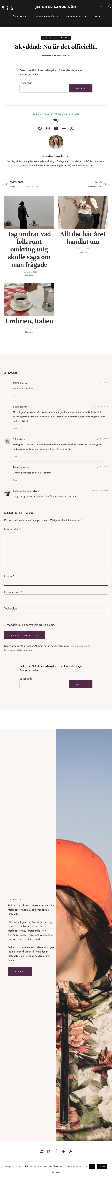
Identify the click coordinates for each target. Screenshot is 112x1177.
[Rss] (7, 9)
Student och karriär (56, 38)
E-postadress (13, 592)
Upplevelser (75, 16)
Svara (15, 396)
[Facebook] (40, 128)
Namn (9, 576)
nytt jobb (74, 114)
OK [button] (92, 1166)
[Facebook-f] (12, 7)
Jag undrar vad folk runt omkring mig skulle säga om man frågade (29, 249)
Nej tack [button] (101, 1166)
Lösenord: (26, 83)
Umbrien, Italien (29, 321)
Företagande (21, 16)
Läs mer (20, 971)
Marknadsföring (48, 16)
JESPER (17, 383)
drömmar (63, 114)
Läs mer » (29, 275)
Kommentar (12, 529)
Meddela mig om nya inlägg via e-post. (31, 625)
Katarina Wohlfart (23, 491)
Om (95, 16)
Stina (15, 439)
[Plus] (3, 9)
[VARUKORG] (102, 7)
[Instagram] (7, 7)
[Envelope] (12, 9)
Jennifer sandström (56, 7)
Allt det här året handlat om (83, 238)
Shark (16, 406)
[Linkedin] (3, 7)
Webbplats (10, 609)
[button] (110, 7)
